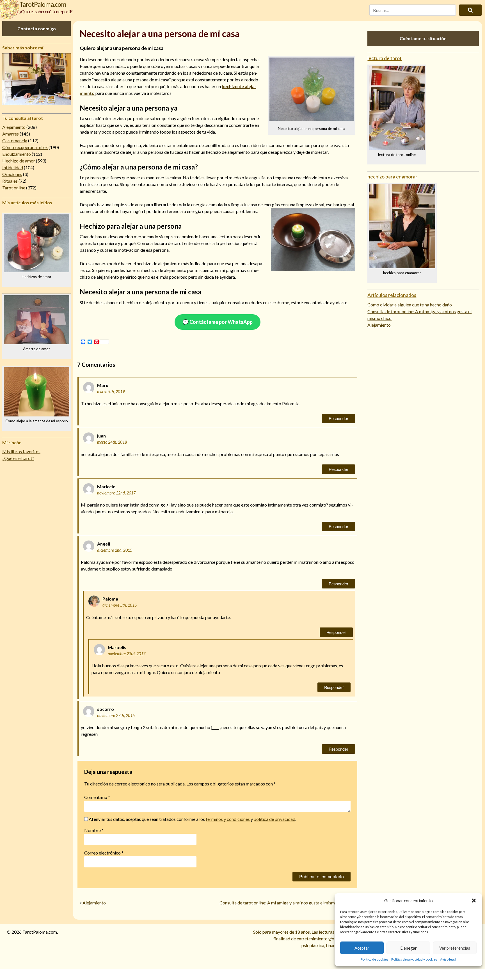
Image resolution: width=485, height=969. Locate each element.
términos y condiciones (228, 819)
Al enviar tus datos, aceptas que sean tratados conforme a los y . (192, 819)
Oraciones (12, 174)
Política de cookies (374, 959)
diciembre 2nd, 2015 (114, 550)
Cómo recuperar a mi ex (25, 147)
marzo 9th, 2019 (111, 391)
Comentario (97, 797)
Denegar (408, 947)
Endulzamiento (16, 154)
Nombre (94, 830)
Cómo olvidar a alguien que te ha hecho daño (409, 304)
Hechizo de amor (18, 160)
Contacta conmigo (36, 28)
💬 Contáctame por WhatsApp (217, 322)
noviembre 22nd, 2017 (116, 493)
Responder (338, 418)
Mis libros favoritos (21, 451)
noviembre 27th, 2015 (116, 715)
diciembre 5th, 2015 (119, 605)
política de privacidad (274, 819)
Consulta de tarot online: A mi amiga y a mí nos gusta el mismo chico (284, 902)
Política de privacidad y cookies (414, 959)
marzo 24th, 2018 (112, 442)
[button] (474, 900)
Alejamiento (14, 127)
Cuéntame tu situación (423, 38)
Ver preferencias (454, 947)
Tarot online (13, 187)
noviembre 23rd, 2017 (126, 653)
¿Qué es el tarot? (18, 458)
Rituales (10, 181)
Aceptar (361, 947)
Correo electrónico (103, 852)
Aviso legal (448, 959)
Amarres (10, 133)
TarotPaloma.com (42, 4)
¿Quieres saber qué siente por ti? (45, 11)
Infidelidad (12, 167)
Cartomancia (14, 140)
